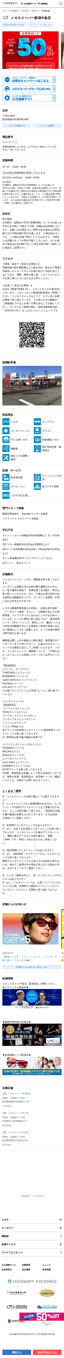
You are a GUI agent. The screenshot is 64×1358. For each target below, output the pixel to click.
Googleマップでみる (32, 1195)
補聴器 (5, 1236)
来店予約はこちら (47, 1352)
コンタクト (7, 1228)
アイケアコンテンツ (12, 1252)
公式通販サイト (30, 3)
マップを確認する (16, 125)
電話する (17, 1352)
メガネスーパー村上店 (18, 1112)
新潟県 (25, 10)
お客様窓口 (6, 1269)
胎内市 (35, 10)
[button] (30, 50)
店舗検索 (44, 3)
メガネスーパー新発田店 (19, 1093)
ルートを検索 (47, 125)
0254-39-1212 (9, 142)
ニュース (46, 1264)
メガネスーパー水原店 (18, 1132)
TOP (4, 10)
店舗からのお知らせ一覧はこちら (32, 967)
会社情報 (26, 1269)
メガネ (5, 1219)
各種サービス (8, 1244)
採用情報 (46, 1269)
